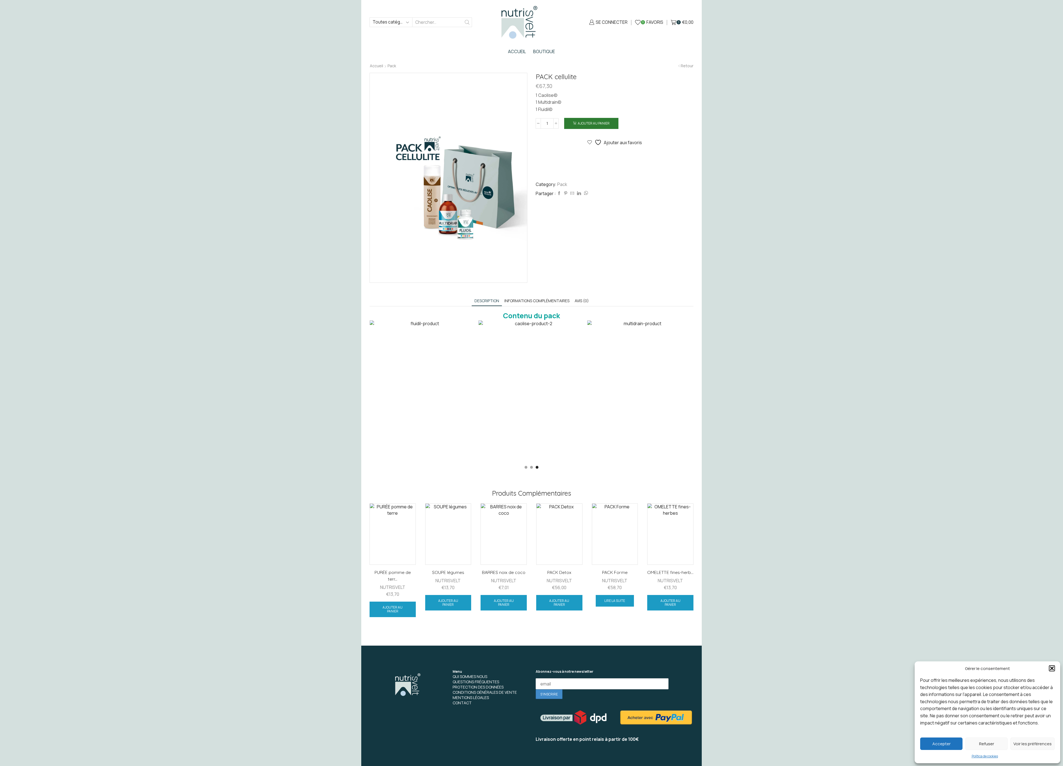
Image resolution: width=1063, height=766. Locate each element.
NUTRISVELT (392, 587)
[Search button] (467, 22)
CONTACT (462, 702)
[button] (1052, 668)
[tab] (487, 300)
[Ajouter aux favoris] (407, 515)
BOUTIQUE (544, 51)
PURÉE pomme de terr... (393, 576)
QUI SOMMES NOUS (470, 676)
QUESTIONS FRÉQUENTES (476, 681)
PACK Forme (614, 572)
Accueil (376, 66)
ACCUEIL (517, 51)
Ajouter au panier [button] (393, 609)
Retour (687, 66)
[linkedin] (579, 193)
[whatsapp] (585, 193)
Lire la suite (614, 600)
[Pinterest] (566, 193)
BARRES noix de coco (503, 572)
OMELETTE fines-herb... (670, 572)
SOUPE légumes (448, 572)
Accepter (941, 744)
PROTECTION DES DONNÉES (478, 687)
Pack (392, 66)
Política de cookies (985, 756)
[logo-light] (407, 685)
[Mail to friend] (572, 193)
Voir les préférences (1032, 744)
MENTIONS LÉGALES (471, 697)
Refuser (986, 744)
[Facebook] (559, 193)
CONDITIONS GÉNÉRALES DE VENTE (485, 692)
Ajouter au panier (594, 123)
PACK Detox (559, 572)
